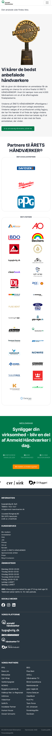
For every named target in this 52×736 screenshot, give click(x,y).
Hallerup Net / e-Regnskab (12, 693)
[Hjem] (7, 2)
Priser (3, 555)
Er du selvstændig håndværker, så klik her (18, 128)
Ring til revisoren (7, 558)
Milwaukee (5, 675)
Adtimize (5, 696)
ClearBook (30, 696)
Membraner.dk (32, 685)
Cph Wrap (5, 678)
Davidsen (30, 714)
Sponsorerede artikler (9, 553)
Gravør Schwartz (8, 714)
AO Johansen (31, 707)
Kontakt (4, 548)
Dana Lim (5, 671)
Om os (3, 545)
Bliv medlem (5, 532)
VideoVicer (5, 700)
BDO (28, 668)
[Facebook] (3, 605)
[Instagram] (8, 605)
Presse (4, 542)
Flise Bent (30, 671)
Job (2, 540)
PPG (3, 668)
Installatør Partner (8, 707)
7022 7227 (12, 507)
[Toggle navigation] (47, 2)
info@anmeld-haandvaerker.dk (12, 509)
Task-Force (31, 703)
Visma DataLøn (32, 693)
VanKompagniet (7, 682)
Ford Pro (29, 700)
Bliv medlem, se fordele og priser (26, 467)
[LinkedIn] (13, 605)
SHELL (29, 675)
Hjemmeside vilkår (31, 730)
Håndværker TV (32, 678)
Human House (7, 710)
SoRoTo (4, 703)
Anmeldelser (6, 535)
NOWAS (4, 685)
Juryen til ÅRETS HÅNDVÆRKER (13, 550)
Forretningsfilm (32, 710)
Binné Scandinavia (33, 682)
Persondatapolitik (7, 733)
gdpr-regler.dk (32, 689)
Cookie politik (46, 730)
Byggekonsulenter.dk (10, 689)
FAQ (3, 537)
